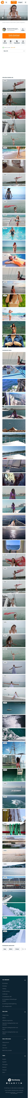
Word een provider (7, 1050)
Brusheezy (5, 982)
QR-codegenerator (7, 1005)
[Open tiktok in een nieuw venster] (15, 1082)
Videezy (4, 988)
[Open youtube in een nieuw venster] (20, 1082)
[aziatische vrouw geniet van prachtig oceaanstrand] (13, 313)
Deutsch (4, 1066)
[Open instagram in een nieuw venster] (8, 1082)
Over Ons (4, 1047)
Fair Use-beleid (13, 1092)
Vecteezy (4, 985)
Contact (4, 1044)
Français (4, 1069)
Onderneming (5, 990)
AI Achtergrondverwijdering (9, 1003)
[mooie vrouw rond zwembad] (13, 232)
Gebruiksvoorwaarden (10, 1091)
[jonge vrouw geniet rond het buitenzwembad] (13, 259)
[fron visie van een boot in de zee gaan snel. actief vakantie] (13, 438)
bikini (10, 948)
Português (5, 1064)
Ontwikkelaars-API (6, 996)
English (4, 1058)
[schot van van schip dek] (13, 384)
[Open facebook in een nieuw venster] (6, 1082)
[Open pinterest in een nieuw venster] (13, 1082)
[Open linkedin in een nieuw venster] (11, 1082)
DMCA (3, 1017)
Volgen (22, 30)
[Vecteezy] (2, 2)
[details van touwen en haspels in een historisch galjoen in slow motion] (13, 814)
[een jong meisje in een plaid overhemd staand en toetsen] (13, 340)
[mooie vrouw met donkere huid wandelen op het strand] (13, 286)
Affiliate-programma (7, 1020)
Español (4, 1061)
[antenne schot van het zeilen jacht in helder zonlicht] (13, 532)
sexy (5, 948)
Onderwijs (5, 993)
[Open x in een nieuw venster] (18, 1082)
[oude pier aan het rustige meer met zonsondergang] (13, 841)
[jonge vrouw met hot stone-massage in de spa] (13, 165)
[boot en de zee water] (13, 774)
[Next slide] (22, 948)
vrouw (17, 948)
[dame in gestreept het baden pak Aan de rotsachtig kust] (13, 326)
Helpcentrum (5, 1042)
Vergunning (5, 1014)
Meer (3, 1071)
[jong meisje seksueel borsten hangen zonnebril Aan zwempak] (13, 300)
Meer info (6, 50)
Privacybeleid (19, 1091)
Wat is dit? (13, 47)
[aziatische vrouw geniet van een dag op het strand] (13, 152)
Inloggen (20, 2)
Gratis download (14, 35)
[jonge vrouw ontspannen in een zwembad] (13, 192)
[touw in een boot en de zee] (13, 828)
